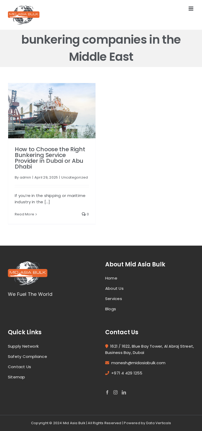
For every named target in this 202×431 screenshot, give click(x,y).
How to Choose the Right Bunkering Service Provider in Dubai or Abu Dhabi (50, 158)
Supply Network (23, 346)
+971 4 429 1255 (126, 373)
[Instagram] (115, 392)
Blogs (110, 309)
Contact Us (19, 366)
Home (111, 278)
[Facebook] (107, 392)
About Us (114, 288)
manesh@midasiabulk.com (138, 363)
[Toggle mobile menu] (191, 8)
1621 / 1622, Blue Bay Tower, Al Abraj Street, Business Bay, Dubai (149, 349)
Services (113, 298)
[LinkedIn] (124, 392)
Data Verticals (158, 422)
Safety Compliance (27, 356)
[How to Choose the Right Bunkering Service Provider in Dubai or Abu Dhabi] (51, 110)
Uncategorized (74, 177)
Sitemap (16, 377)
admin (25, 177)
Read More (24, 214)
